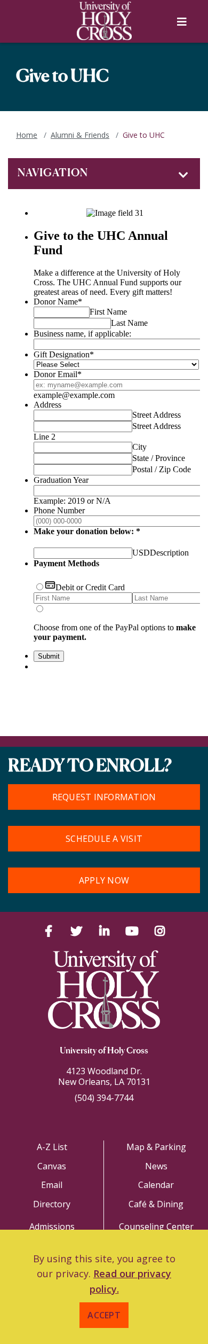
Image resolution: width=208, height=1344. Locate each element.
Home (26, 135)
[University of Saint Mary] (104, 21)
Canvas (51, 1166)
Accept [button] (104, 1315)
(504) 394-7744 (104, 1098)
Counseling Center (156, 1226)
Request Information (104, 797)
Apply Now (104, 880)
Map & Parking (156, 1147)
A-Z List (52, 1147)
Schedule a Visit (104, 839)
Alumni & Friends (80, 135)
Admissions (52, 1226)
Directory (51, 1204)
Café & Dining (156, 1204)
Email (51, 1185)
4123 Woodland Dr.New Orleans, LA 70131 (104, 1076)
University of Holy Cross (104, 1051)
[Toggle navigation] (183, 175)
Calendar (156, 1185)
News (156, 1166)
